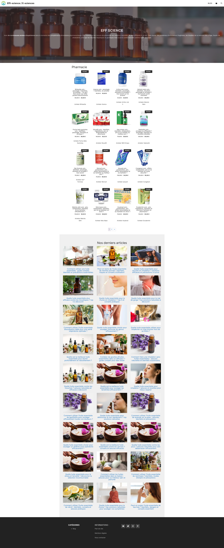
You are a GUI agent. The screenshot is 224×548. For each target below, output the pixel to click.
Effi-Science (87, 35)
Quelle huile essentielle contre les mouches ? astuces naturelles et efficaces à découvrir (78, 388)
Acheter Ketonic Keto (144, 103)
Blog (210, 3)
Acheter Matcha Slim (80, 219)
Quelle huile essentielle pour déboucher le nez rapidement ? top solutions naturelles (111, 417)
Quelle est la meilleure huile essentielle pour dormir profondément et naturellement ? (78, 358)
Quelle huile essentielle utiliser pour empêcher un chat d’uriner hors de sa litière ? (146, 329)
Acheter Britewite (80, 104)
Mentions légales (101, 533)
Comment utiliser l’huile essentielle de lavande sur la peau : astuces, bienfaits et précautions (145, 417)
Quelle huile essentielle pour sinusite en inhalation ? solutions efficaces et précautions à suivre (145, 270)
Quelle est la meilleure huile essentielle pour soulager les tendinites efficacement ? (112, 388)
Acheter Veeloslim (144, 143)
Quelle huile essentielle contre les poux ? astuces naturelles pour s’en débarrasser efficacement (145, 446)
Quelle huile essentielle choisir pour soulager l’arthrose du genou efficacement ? (112, 329)
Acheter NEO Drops (122, 143)
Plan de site (99, 529)
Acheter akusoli (123, 182)
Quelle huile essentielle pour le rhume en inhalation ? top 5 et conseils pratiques (112, 300)
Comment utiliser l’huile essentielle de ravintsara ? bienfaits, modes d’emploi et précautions (145, 476)
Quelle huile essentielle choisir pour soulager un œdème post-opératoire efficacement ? (78, 446)
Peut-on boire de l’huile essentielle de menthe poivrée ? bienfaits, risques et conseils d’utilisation (111, 270)
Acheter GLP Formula (80, 181)
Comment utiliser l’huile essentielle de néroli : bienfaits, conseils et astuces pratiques (78, 507)
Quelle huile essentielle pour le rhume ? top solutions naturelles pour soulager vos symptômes (112, 507)
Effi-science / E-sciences (20, 3)
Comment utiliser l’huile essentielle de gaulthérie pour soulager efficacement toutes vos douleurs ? (78, 417)
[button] (221, 3)
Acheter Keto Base (101, 220)
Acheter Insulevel (122, 220)
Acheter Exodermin (143, 220)
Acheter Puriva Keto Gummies (80, 142)
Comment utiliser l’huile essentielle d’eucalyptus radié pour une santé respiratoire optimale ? (78, 329)
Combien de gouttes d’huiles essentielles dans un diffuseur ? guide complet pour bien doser (112, 358)
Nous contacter (100, 537)
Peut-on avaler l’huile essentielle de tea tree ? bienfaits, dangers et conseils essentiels (146, 507)
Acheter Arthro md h (122, 103)
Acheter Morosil (101, 182)
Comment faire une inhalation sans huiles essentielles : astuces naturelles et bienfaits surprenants (145, 358)
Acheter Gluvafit (101, 143)
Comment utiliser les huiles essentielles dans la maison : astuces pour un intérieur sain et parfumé (112, 477)
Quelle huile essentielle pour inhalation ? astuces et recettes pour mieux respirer (146, 388)
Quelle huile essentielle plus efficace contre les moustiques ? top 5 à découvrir (78, 300)
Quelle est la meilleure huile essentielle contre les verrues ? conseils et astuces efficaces (112, 446)
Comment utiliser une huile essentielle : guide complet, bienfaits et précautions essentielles (78, 270)
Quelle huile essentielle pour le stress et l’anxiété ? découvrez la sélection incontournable (78, 476)
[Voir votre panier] (216, 3)
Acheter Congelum (144, 182)
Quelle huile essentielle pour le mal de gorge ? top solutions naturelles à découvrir (146, 300)
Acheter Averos (101, 104)
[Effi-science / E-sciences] (3, 3)
